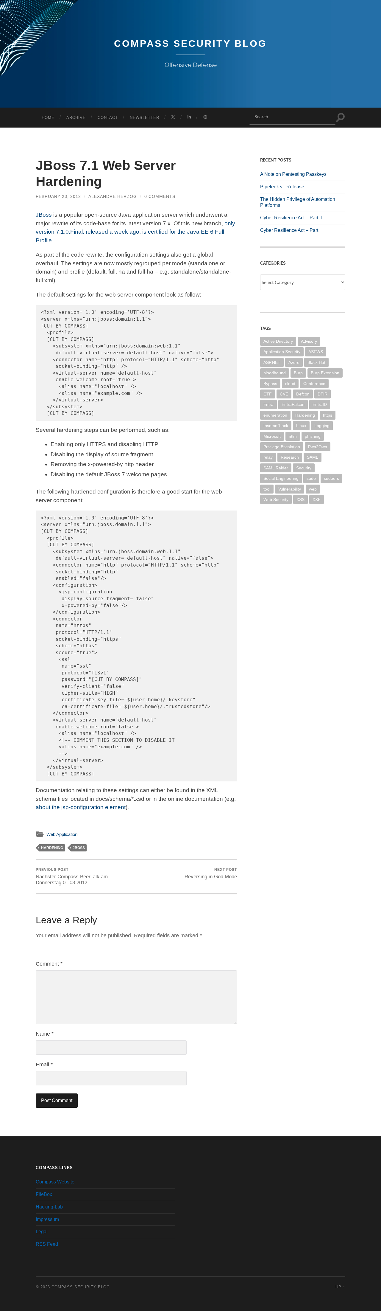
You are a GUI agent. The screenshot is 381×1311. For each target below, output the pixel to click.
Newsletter (144, 117)
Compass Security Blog (190, 43)
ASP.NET (271, 362)
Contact (108, 117)
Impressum (47, 1219)
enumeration (275, 415)
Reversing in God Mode (211, 873)
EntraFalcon (293, 404)
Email (44, 1065)
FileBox (44, 1194)
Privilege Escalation (281, 446)
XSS (300, 499)
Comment (49, 964)
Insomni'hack (275, 425)
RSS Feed (47, 1244)
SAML (312, 457)
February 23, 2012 (58, 196)
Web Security (275, 499)
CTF (267, 394)
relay (268, 457)
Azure (293, 362)
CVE (284, 394)
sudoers (331, 478)
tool (266, 489)
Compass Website (55, 1181)
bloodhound (274, 372)
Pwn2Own (317, 446)
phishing (313, 436)
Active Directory (278, 341)
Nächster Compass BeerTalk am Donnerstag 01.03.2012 (72, 876)
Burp (298, 372)
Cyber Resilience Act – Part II (291, 217)
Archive (76, 117)
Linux (301, 425)
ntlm (293, 436)
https (327, 415)
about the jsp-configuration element (81, 807)
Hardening (52, 848)
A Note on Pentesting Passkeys (293, 174)
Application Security (281, 351)
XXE (317, 499)
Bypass (270, 383)
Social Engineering (281, 478)
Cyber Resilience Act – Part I (290, 230)
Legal (42, 1231)
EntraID (320, 404)
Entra (268, 404)
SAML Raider (275, 468)
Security (303, 468)
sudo (311, 478)
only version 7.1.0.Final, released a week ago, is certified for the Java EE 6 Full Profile (135, 231)
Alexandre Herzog (112, 196)
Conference (314, 383)
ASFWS (315, 351)
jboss (79, 848)
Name (45, 1034)
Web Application (61, 834)
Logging (322, 425)
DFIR (322, 394)
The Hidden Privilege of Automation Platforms (297, 202)
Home (48, 117)
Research (290, 457)
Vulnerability (289, 489)
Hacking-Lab (49, 1206)
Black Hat (316, 362)
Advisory (309, 341)
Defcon (303, 394)
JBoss (44, 215)
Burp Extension (325, 372)
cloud (290, 383)
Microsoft (272, 436)
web (313, 489)
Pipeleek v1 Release (282, 186)
